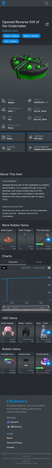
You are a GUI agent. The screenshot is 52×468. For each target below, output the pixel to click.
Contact (10, 447)
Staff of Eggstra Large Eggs (31, 230)
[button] (11, 36)
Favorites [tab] (13, 262)
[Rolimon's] (4, 3)
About (9, 438)
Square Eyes (24, 354)
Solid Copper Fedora (10, 230)
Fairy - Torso (42, 323)
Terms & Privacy (14, 442)
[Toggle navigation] (46, 3)
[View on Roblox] (47, 24)
